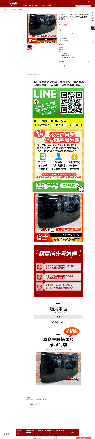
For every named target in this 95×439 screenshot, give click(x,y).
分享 (62, 66)
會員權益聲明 (56, 438)
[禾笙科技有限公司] (12, 3)
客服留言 (56, 436)
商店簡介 (35, 436)
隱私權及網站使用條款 (37, 438)
